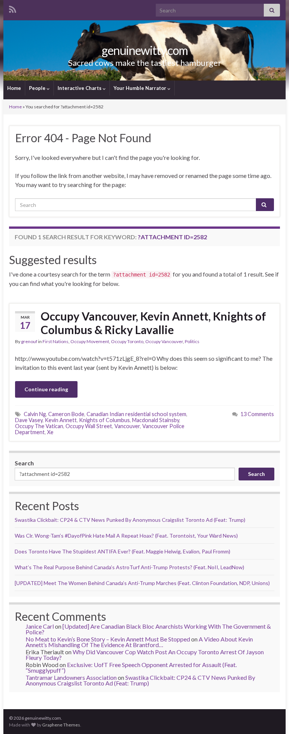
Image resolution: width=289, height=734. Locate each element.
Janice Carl (40, 626)
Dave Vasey (29, 420)
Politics (192, 341)
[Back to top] (272, 717)
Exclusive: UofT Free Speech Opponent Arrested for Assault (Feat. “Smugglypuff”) (131, 667)
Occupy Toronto (127, 341)
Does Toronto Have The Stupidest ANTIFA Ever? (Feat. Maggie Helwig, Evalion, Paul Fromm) (122, 551)
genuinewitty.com (145, 50)
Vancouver (127, 426)
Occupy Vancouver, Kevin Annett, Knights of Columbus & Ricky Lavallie (153, 322)
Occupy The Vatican (39, 426)
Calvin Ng (35, 414)
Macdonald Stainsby (155, 420)
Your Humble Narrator (140, 88)
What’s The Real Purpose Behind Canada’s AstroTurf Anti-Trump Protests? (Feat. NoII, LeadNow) (129, 567)
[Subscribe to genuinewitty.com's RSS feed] (12, 8)
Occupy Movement (89, 341)
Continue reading (46, 389)
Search (24, 463)
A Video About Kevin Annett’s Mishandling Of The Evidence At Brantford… (139, 641)
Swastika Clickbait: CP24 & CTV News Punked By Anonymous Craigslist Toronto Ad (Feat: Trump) (130, 520)
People (38, 88)
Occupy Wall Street (88, 426)
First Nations (55, 341)
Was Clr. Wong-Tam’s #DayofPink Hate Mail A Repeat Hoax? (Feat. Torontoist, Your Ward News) (126, 535)
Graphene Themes (61, 725)
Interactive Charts (80, 88)
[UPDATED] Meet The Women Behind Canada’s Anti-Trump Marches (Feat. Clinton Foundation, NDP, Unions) (142, 583)
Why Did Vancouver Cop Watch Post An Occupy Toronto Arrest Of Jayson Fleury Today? (145, 654)
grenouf (29, 341)
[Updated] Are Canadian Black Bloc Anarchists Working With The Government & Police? (148, 629)
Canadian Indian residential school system (136, 414)
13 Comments (257, 414)
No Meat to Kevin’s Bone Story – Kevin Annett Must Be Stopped (108, 639)
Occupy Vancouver (164, 341)
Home (14, 88)
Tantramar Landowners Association (71, 677)
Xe (50, 432)
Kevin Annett (61, 420)
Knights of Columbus (104, 420)
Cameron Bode (66, 414)
